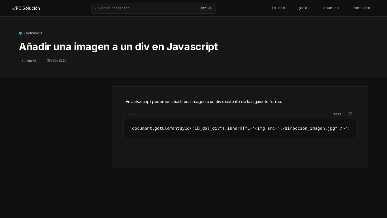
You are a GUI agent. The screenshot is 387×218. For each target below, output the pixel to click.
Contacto (361, 8)
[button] (153, 8)
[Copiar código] (350, 114)
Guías (304, 8)
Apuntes (331, 8)
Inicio (278, 8)
